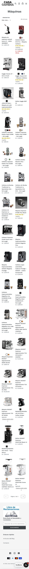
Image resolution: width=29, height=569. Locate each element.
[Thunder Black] (18, 74)
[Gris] (22, 130)
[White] (7, 159)
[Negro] (7, 130)
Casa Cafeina (11, 563)
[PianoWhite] (8, 101)
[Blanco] (22, 409)
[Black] (20, 293)
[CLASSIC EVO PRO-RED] (20, 37)
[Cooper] (22, 321)
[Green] (9, 159)
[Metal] (6, 159)
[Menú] (26, 3)
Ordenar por (6, 17)
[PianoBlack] (6, 101)
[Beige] (20, 130)
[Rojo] (9, 130)
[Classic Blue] (22, 74)
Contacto (6, 543)
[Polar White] (20, 74)
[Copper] (6, 479)
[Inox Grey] (24, 74)
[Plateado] (6, 130)
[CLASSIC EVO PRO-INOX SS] (22, 37)
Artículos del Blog (8, 538)
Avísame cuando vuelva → (7, 420)
